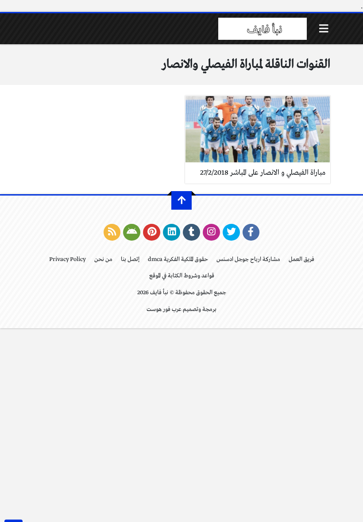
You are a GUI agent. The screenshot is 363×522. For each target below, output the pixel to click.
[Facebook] (251, 232)
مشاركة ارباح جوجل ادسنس (248, 259)
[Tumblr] (191, 232)
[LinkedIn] (171, 232)
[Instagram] (211, 232)
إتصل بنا (130, 259)
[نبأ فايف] (262, 29)
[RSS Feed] (112, 232)
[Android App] (131, 232)
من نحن (103, 259)
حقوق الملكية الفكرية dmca (178, 259)
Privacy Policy (67, 259)
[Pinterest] (151, 232)
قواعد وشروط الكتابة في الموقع (181, 276)
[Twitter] (231, 232)
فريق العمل (301, 259)
